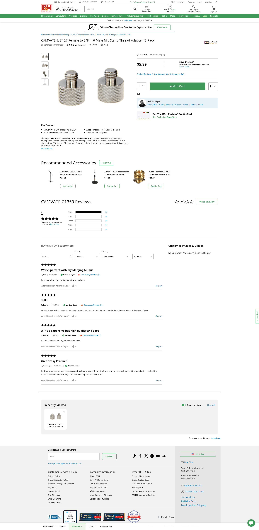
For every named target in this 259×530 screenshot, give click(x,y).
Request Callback (193, 485)
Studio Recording (62, 34)
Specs (63, 526)
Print (106, 45)
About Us (191, 2)
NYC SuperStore (178, 2)
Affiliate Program (97, 491)
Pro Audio (51, 34)
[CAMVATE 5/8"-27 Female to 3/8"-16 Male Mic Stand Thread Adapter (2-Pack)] (90, 86)
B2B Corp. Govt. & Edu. (142, 483)
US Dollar (200, 454)
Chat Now (162, 27)
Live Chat (208, 2)
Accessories (106, 526)
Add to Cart (177, 86)
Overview (48, 526)
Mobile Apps (167, 517)
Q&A (91, 526)
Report (159, 285)
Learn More (54, 224)
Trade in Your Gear (194, 491)
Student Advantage (140, 480)
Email (52, 456)
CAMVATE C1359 (123, 34)
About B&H (95, 476)
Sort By (78, 252)
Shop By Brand (54, 499)
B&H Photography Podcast (143, 495)
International (54, 491)
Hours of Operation (98, 483)
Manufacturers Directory (101, 495)
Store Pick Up (188, 497)
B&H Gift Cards (188, 501)
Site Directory (54, 495)
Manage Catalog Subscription (61, 483)
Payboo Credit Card (98, 487)
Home (43, 34)
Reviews (77, 526)
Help (199, 2)
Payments (52, 487)
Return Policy (54, 476)
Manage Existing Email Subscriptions (64, 463)
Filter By (105, 252)
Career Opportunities (99, 499)
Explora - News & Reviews (143, 491)
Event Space (137, 487)
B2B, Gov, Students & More (63, 2)
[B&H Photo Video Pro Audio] (47, 8)
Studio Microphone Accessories (82, 34)
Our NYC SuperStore (99, 480)
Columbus (128, 20)
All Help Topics (55, 502)
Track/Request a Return (58, 480)
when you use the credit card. (194, 64)
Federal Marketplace (141, 476)
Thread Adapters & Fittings (106, 34)
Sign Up (109, 456)
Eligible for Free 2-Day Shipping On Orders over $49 (160, 74)
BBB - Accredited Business (54, 517)
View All (107, 162)
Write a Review (206, 201)
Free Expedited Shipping (193, 505)
